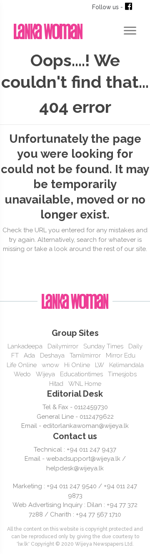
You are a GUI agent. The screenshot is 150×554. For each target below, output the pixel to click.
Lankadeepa (25, 346)
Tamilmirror (85, 355)
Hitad (56, 384)
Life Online (22, 365)
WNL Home (84, 384)
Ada (29, 355)
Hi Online (77, 365)
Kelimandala (126, 365)
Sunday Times (103, 346)
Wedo (22, 374)
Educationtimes (81, 374)
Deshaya (52, 355)
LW (99, 365)
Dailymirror (63, 346)
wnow (50, 365)
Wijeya (45, 374)
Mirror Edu (120, 355)
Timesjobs (122, 374)
